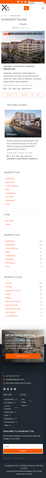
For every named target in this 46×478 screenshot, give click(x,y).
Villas (6, 425)
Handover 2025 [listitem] (11, 305)
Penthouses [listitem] (10, 200)
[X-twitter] (25, 2)
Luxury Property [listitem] (11, 186)
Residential (8, 419)
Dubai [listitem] (7, 224)
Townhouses (9, 422)
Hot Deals (8, 403)
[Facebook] (18, 2)
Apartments (9, 399)
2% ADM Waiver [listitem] (11, 316)
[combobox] (26, 28)
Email (25, 95)
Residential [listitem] (9, 179)
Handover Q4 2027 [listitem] (13, 291)
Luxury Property (7, 407)
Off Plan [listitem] (8, 287)
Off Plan (29, 33)
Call (10, 95)
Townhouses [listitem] (10, 193)
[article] (23, 136)
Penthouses (9, 412)
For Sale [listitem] (8, 283)
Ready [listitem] (8, 294)
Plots (6, 415)
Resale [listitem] (8, 298)
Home (5, 15)
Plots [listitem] (7, 204)
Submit (23, 451)
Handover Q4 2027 (20, 33)
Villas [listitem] (7, 189)
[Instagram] (22, 2)
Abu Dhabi (23, 400)
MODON (40, 33)
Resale (35, 33)
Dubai (23, 405)
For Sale (11, 33)
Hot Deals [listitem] (9, 197)
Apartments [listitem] (10, 182)
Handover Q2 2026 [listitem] (13, 309)
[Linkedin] (15, 389)
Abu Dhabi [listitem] (9, 221)
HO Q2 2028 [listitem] (10, 312)
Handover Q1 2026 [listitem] (12, 301)
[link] (23, 47)
